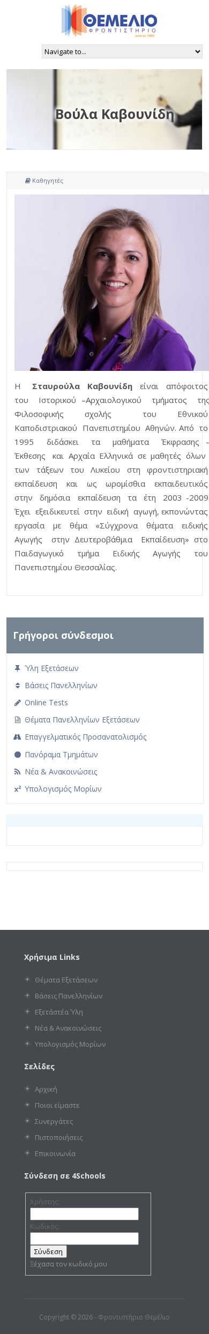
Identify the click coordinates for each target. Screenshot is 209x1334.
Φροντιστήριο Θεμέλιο (134, 1317)
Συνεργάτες (54, 1121)
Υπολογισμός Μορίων (62, 789)
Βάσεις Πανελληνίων (60, 685)
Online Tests (45, 702)
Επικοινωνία (55, 1153)
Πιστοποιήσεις (59, 1137)
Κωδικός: (44, 1226)
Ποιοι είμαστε (57, 1105)
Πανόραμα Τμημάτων (60, 754)
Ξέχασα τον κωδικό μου (68, 1264)
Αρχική (46, 1089)
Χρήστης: (44, 1201)
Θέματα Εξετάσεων (66, 980)
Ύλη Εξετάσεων (51, 668)
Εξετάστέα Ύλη (59, 1012)
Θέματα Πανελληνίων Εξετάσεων (81, 719)
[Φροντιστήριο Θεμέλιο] (109, 33)
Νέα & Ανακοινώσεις (60, 771)
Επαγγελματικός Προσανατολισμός (84, 737)
